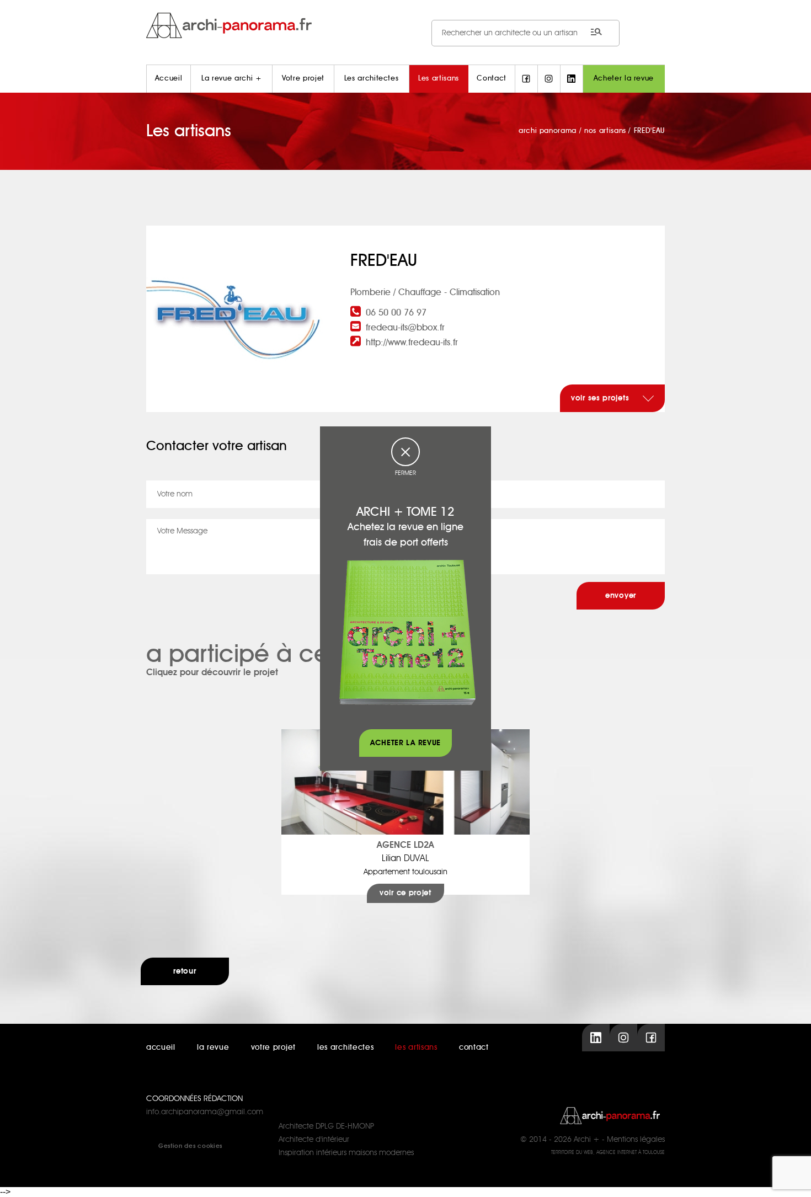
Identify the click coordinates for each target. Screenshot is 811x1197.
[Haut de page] (792, 1178)
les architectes (345, 1047)
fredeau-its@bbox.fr (405, 327)
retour (184, 971)
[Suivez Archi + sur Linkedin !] (572, 79)
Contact (491, 78)
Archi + (587, 1139)
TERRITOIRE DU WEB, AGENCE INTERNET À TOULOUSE (608, 1152)
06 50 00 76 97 (396, 312)
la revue (213, 1047)
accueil (160, 1047)
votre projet (273, 1047)
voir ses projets (601, 398)
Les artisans (438, 78)
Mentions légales (636, 1139)
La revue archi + (231, 78)
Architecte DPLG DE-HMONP (326, 1126)
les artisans (416, 1047)
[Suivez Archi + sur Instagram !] (549, 79)
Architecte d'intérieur (314, 1139)
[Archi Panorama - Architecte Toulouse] (405, 25)
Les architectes (371, 78)
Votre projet (303, 78)
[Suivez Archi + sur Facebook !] (526, 79)
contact (474, 1047)
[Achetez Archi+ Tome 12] (407, 632)
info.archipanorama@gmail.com (204, 1112)
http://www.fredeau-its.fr (412, 342)
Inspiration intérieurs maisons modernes (346, 1153)
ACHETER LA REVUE (405, 743)
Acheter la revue (624, 78)
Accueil (169, 78)
